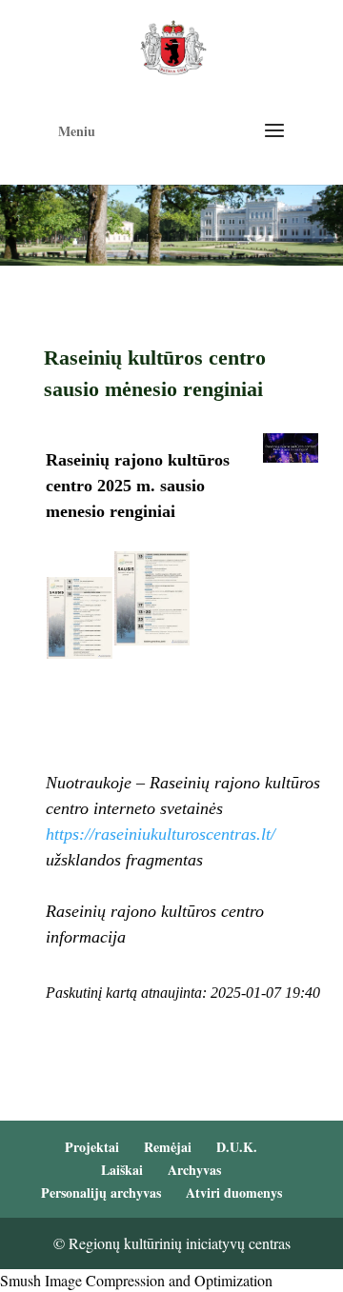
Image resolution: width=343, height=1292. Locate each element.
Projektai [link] (92, 1147)
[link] (173, 45)
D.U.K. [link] (236, 1147)
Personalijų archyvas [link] (101, 1193)
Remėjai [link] (168, 1147)
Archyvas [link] (194, 1170)
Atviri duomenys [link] (234, 1193)
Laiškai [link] (122, 1170)
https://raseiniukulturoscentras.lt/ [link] (160, 834)
